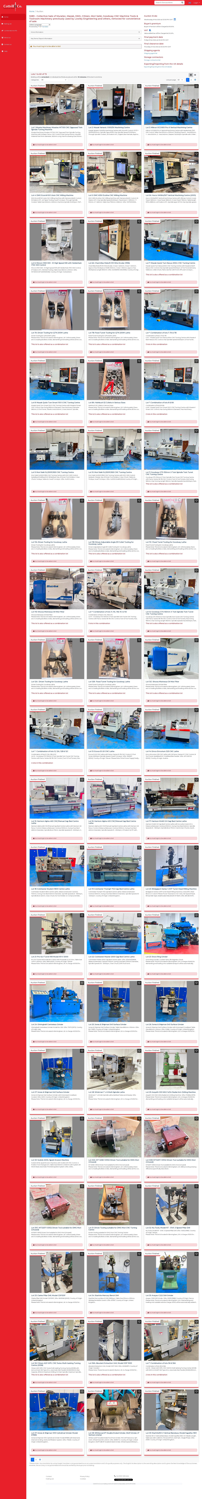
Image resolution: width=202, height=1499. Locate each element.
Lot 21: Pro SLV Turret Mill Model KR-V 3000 (49, 957)
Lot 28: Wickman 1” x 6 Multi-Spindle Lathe (106, 1092)
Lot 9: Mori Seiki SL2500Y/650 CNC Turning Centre (52, 472)
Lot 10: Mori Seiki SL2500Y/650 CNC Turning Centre (110, 472)
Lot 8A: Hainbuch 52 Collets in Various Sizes (106, 403)
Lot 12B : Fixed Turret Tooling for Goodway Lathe (109, 682)
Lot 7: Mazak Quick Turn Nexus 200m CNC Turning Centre (170, 263)
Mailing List (7, 24)
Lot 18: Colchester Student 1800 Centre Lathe (50, 889)
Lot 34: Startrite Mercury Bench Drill (103, 1295)
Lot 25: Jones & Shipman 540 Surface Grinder (107, 1024)
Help (5, 51)
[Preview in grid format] (191, 75)
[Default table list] (195, 75)
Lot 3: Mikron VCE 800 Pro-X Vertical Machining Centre (169, 128)
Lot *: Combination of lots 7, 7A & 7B (161, 333)
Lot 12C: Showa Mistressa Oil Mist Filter (162, 682)
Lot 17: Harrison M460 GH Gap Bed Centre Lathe (166, 821)
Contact (49, 1476)
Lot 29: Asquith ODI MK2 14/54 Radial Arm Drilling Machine (171, 1092)
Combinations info (10, 30)
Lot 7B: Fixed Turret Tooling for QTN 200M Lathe (109, 333)
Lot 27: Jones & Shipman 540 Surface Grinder (50, 1092)
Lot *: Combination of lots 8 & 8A (160, 403)
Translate (45, 26)
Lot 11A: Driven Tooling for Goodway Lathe (49, 542)
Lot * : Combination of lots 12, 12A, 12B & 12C (49, 751)
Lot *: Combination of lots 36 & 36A (161, 1363)
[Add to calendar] (174, 19)
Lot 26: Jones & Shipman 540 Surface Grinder (165, 1024)
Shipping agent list (150, 53)
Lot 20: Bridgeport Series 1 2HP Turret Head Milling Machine (171, 889)
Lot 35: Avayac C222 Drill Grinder (159, 1295)
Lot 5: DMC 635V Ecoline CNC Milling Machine (107, 195)
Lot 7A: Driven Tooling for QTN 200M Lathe (49, 333)
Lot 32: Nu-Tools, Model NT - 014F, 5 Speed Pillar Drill (168, 1228)
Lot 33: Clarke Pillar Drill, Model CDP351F (48, 1295)
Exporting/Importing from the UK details (158, 67)
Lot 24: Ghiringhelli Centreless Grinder (47, 1024)
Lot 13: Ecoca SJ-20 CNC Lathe (101, 751)
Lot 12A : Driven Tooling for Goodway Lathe (49, 682)
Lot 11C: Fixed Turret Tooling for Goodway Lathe (166, 542)
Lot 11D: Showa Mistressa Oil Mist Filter (47, 612)
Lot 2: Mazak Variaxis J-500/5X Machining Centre (109, 128)
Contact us (7, 44)
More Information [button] (37, 32)
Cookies (83, 1479)
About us (7, 37)
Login (196, 3)
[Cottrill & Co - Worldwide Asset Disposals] (13, 7)
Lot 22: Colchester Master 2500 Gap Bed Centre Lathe (111, 957)
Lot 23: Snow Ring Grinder (157, 957)
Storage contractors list (152, 60)
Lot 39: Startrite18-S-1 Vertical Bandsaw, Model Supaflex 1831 (171, 1433)
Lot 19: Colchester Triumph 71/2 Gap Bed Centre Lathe (111, 889)
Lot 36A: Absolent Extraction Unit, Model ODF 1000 (110, 1363)
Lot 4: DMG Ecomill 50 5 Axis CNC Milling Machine (52, 195)
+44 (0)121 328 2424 (122, 1476)
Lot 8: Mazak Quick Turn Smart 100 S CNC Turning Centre (55, 403)
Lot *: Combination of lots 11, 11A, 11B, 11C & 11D (107, 612)
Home (6, 17)
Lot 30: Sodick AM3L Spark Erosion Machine (50, 1160)
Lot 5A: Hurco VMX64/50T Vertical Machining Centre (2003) (171, 195)
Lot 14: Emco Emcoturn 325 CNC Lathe (162, 751)
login (43, 144)
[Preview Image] (57, 104)
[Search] (182, 3)
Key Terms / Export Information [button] (41, 38)
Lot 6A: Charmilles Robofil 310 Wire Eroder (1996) (109, 263)
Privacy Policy (84, 1476)
